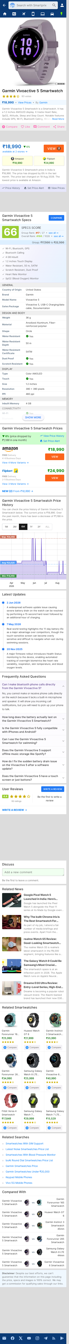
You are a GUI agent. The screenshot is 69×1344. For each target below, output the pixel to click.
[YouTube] (29, 1338)
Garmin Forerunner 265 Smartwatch (10, 1072)
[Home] (5, 14)
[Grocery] (61, 14)
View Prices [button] (24, 102)
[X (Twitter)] (20, 1338)
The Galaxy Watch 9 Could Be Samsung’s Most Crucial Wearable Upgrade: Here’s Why (44, 963)
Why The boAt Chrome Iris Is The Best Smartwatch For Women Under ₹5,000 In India (43, 919)
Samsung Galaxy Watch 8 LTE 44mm (33, 1072)
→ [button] (17, 491)
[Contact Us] (4, 1338)
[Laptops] (42, 14)
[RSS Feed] (53, 1338)
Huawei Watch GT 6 (32, 1032)
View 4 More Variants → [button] (15, 462)
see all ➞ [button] (53, 232)
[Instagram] (37, 1338)
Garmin (43, 102)
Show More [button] (33, 417)
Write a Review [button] (52, 789)
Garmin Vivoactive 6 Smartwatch (52, 1072)
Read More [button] (58, 118)
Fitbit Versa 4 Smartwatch (9, 1113)
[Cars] (52, 14)
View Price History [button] (53, 435)
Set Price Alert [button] (51, 440)
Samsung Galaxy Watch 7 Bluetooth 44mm (33, 1113)
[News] (14, 14)
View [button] (51, 148)
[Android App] (62, 1338)
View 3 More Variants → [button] (15, 484)
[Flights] (23, 14)
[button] (11, 188)
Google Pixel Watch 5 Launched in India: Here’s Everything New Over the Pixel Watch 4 (43, 897)
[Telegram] (45, 1338)
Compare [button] (56, 217)
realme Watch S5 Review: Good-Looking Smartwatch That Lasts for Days (41, 941)
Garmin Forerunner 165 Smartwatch (10, 1032)
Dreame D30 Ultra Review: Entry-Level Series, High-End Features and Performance (42, 985)
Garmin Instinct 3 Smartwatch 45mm (54, 1032)
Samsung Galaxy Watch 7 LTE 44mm (55, 1113)
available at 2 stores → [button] (14, 151)
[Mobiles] (33, 14)
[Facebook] (12, 1338)
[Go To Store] (17, 449)
